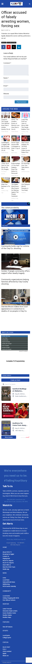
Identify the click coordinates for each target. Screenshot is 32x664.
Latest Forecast (7, 609)
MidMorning (6, 584)
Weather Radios (7, 615)
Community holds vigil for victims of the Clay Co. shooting (15, 247)
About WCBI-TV (7, 552)
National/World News (9, 582)
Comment (7, 63)
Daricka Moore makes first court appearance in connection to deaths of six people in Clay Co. (14, 309)
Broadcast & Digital (8, 554)
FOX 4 (4, 649)
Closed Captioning (11, 543)
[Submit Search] (29, 3)
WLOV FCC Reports (8, 563)
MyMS (4, 653)
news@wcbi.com (20, 499)
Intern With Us (7, 565)
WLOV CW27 (6, 647)
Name (6, 78)
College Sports (7, 637)
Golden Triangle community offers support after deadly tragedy (15, 272)
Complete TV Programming (15, 361)
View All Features (7, 627)
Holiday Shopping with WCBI (11, 598)
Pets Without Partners (9, 600)
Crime (4, 578)
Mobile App (10, 539)
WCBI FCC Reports (8, 560)
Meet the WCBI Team (9, 567)
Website (6, 94)
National (4, 42)
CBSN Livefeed (7, 651)
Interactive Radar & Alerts (10, 611)
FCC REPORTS (21, 543)
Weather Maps (7, 617)
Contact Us (6, 556)
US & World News (11, 42)
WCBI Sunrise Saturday (9, 586)
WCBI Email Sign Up (19, 539)
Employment (6, 558)
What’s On (6, 655)
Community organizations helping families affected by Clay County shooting (15, 281)
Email (5, 86)
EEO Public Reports (15, 545)
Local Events (6, 596)
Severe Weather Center (9, 613)
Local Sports (6, 635)
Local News (6, 580)
